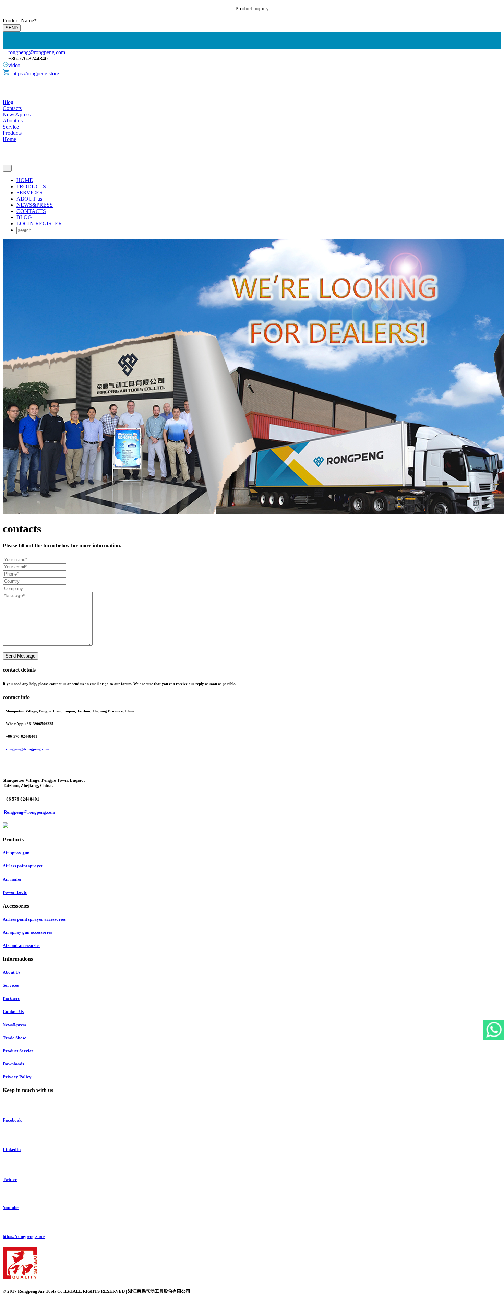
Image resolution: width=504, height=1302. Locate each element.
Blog (8, 102)
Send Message (20, 656)
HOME (24, 180)
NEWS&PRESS (34, 205)
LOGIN (25, 223)
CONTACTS (31, 211)
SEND (11, 28)
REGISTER (48, 223)
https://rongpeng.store (34, 73)
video (14, 65)
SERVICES (29, 193)
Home (9, 139)
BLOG (24, 217)
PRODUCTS (31, 186)
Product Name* (20, 20)
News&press (17, 114)
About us (13, 120)
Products (12, 133)
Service (11, 127)
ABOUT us (29, 199)
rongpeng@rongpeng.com (36, 52)
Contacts (12, 108)
